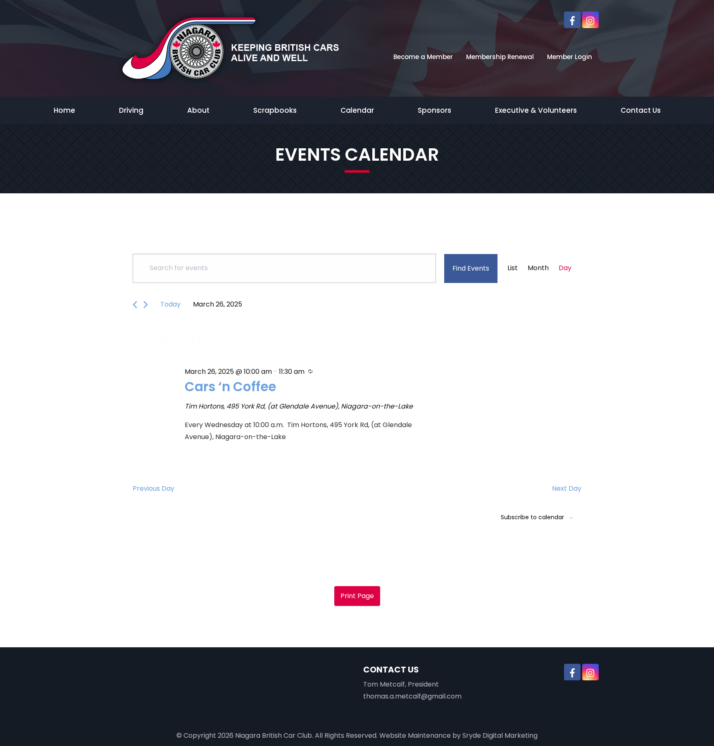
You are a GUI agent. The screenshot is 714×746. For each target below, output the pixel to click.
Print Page (357, 596)
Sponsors (434, 110)
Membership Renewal (500, 56)
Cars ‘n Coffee (230, 387)
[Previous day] (135, 305)
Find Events (470, 268)
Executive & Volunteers (536, 110)
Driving (131, 110)
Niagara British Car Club (273, 735)
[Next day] (145, 305)
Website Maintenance (415, 735)
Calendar (357, 110)
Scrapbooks (275, 110)
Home (64, 110)
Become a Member (423, 56)
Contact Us (641, 110)
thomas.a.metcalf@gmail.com (412, 696)
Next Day (566, 488)
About (198, 110)
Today (170, 304)
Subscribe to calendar (532, 517)
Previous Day (153, 488)
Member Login (569, 56)
